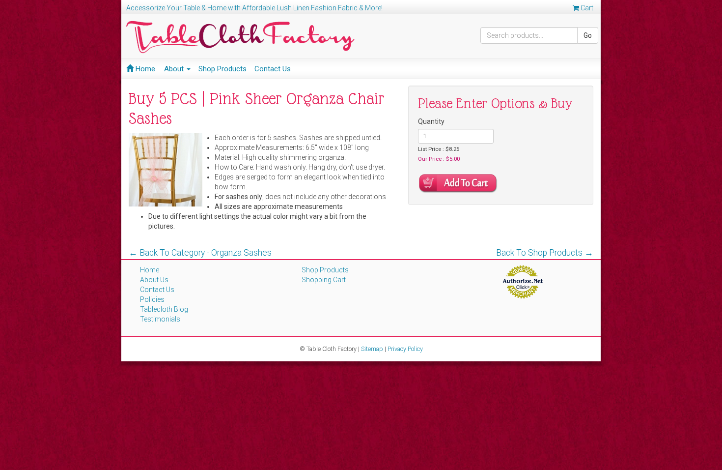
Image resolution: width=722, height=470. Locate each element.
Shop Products (222, 68)
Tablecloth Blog (164, 309)
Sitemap (372, 348)
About (175, 68)
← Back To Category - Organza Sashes (200, 253)
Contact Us (272, 68)
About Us (154, 280)
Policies (152, 299)
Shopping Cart (324, 280)
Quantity (431, 121)
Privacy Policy (405, 348)
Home (144, 68)
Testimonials (160, 319)
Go (587, 35)
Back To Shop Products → (544, 253)
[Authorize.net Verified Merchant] (522, 281)
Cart (586, 8)
